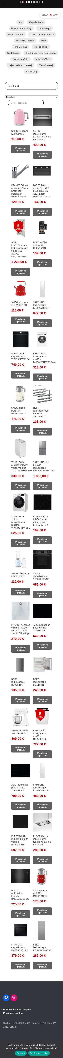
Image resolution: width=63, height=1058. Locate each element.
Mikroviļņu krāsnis (25, 40)
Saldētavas (13, 53)
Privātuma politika (39, 1053)
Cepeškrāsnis (36, 22)
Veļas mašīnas (43, 59)
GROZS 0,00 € (50, 15)
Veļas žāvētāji (46, 65)
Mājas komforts (15, 34)
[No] (59, 1049)
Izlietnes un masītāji (21, 28)
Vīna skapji (31, 71)
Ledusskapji (44, 28)
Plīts (43, 40)
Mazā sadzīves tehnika (42, 34)
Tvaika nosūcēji (20, 59)
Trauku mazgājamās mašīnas (41, 53)
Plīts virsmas (20, 46)
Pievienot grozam (20, 149)
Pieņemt (20, 1053)
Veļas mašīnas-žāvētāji (20, 65)
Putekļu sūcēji (41, 46)
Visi (20, 22)
